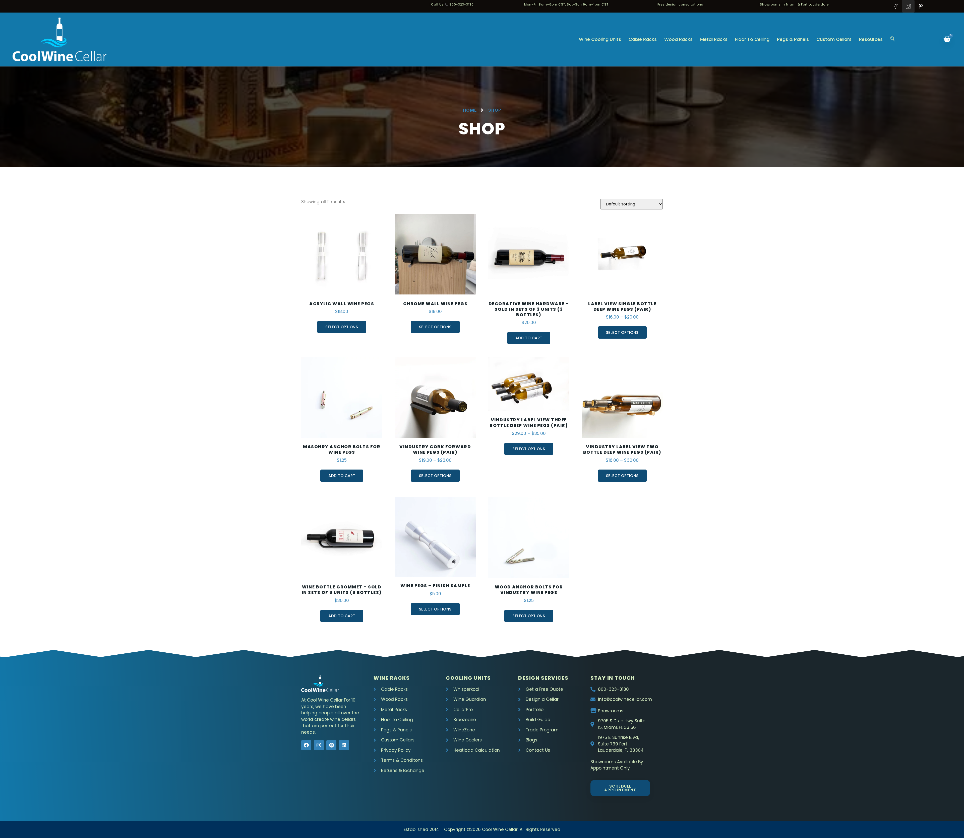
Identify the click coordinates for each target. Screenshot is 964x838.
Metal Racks (714, 39)
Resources (871, 39)
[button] (893, 39)
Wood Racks (678, 39)
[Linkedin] (344, 745)
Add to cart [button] (528, 338)
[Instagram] (319, 745)
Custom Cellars (834, 39)
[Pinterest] (331, 745)
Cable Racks (643, 39)
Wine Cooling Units (600, 39)
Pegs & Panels (793, 39)
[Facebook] (306, 745)
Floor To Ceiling (752, 39)
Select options (341, 327)
